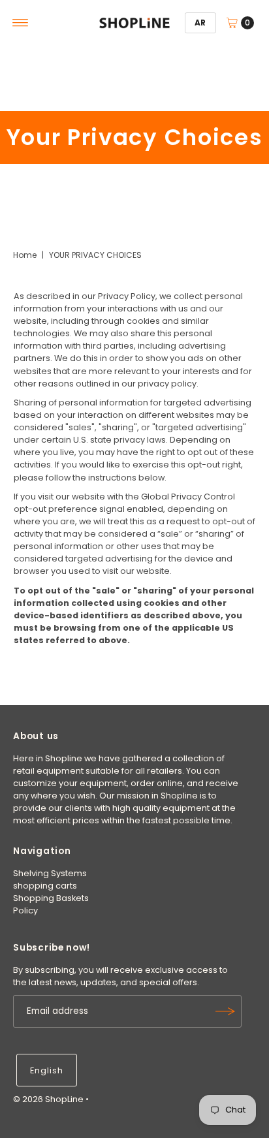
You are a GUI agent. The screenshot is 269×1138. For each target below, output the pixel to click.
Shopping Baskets (51, 898)
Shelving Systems (50, 873)
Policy (25, 910)
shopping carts (45, 885)
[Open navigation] (20, 23)
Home (25, 255)
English (46, 1070)
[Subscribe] (225, 1011)
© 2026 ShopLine (48, 1099)
